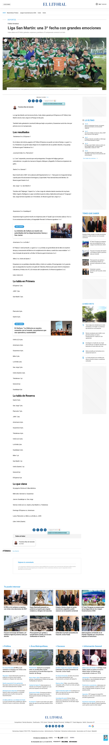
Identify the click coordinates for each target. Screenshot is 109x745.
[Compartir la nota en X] (33, 100)
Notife (84, 722)
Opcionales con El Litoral (84, 731)
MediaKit (94, 731)
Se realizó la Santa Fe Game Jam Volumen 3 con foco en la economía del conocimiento (95, 153)
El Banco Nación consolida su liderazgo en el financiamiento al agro (95, 139)
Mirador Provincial (59, 722)
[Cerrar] (63, 104)
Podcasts (50, 722)
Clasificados (36, 722)
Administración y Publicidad (52, 731)
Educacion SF (91, 722)
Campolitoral (18, 722)
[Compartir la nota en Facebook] (29, 100)
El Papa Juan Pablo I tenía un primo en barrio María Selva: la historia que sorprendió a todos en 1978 (95, 145)
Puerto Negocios (77, 722)
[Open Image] (5, 40)
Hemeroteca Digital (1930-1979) (21, 731)
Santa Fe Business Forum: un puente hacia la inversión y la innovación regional (94, 126)
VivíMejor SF (68, 722)
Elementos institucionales (68, 731)
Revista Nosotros (27, 722)
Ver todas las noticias (89, 158)
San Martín (16, 551)
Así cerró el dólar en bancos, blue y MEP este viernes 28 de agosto (95, 133)
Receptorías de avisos (37, 731)
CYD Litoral (44, 722)
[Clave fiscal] (105, 740)
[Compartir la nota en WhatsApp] (37, 100)
